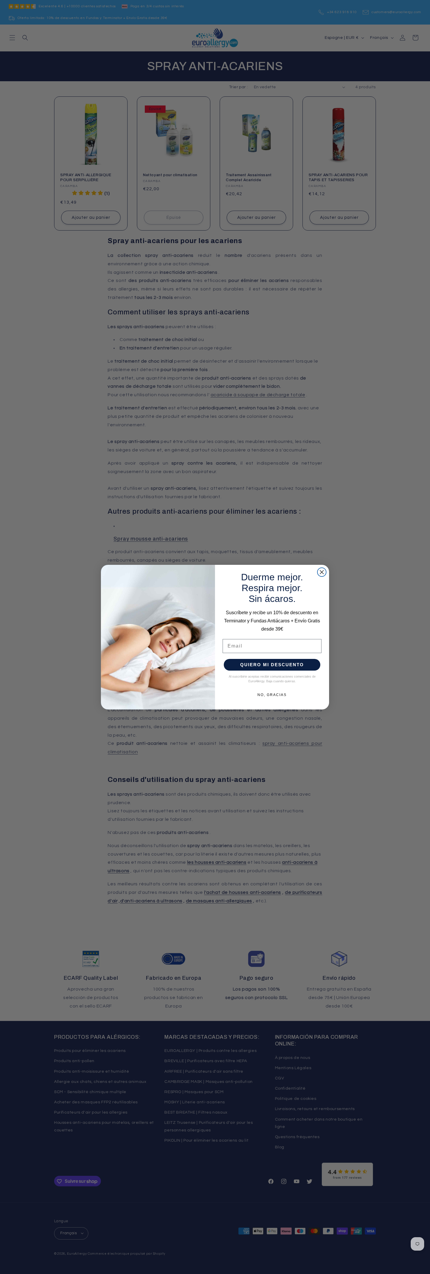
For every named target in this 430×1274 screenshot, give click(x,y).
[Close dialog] (321, 572)
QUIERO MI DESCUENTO (272, 664)
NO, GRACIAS (272, 695)
